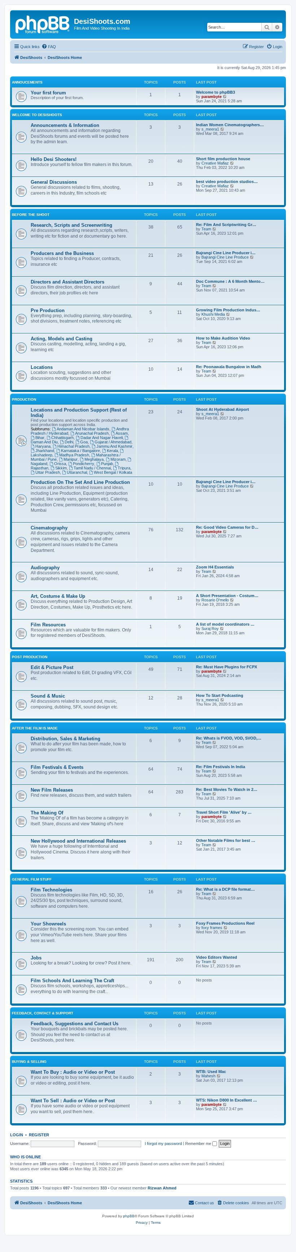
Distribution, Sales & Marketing (65, 738)
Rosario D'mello (215, 600)
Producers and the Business (62, 253)
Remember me (198, 1143)
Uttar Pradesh (47, 472)
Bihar (39, 437)
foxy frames (211, 927)
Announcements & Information (65, 125)
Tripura (124, 468)
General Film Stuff (32, 879)
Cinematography (49, 528)
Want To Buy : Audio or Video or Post (73, 1072)
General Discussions (54, 182)
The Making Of (47, 812)
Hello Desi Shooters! (54, 159)
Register (39, 1135)
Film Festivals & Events (57, 767)
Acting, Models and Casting (61, 338)
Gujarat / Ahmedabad (113, 442)
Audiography (45, 567)
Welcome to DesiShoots (37, 115)
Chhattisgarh (62, 437)
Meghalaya (94, 459)
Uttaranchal (77, 472)
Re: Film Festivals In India (220, 767)
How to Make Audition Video (223, 338)
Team (206, 229)
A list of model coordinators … (225, 624)
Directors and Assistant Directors (67, 282)
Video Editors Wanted (216, 957)
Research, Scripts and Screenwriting (71, 225)
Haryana (43, 446)
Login (16, 1135)
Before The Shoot (30, 215)
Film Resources (48, 624)
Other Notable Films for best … (225, 840)
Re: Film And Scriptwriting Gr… (226, 224)
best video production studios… (227, 181)
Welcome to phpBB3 (215, 92)
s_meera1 (210, 129)
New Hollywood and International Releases (78, 841)
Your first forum (48, 92)
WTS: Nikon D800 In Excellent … (226, 1100)
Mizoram (118, 459)
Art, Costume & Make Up (58, 596)
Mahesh (208, 1076)
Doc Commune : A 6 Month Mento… (230, 281)
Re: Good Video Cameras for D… (227, 527)
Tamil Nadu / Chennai (92, 468)
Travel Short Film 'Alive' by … (224, 812)
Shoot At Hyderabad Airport (222, 409)
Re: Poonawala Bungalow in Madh (228, 367)
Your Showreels (48, 924)
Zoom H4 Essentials (215, 567)
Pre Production (48, 310)
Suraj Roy (210, 628)
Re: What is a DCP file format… (225, 889)
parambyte (211, 96)
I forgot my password (163, 1143)
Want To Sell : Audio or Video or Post (73, 1100)
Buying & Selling (29, 1062)
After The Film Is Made (35, 728)
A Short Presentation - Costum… (227, 595)
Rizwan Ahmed (162, 1188)
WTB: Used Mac (211, 1071)
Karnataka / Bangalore (80, 450)
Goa (84, 442)
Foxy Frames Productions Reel (225, 923)
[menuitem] (49, 46)
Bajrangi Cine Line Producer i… (226, 253)
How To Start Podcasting (219, 695)
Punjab (107, 463)
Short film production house (223, 159)
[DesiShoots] (43, 23)
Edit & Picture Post (52, 667)
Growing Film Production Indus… (228, 310)
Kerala (112, 450)
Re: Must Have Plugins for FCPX (226, 667)
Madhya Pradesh (74, 455)
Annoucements (27, 82)
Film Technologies (51, 890)
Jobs (36, 958)
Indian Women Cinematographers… (230, 125)
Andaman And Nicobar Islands (83, 429)
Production (24, 399)
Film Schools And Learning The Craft (72, 980)
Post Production (29, 657)
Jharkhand (44, 450)
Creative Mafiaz (215, 163)
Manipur (71, 459)
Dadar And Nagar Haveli (101, 437)
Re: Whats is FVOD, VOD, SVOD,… (228, 738)
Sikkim (61, 468)
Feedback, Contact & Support (42, 1013)
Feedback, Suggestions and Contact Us (74, 1023)
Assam (122, 433)
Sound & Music (48, 696)
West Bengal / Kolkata (113, 472)
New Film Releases (52, 790)
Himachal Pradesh (73, 446)
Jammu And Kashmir (114, 446)
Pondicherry (83, 463)
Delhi (69, 442)
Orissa (60, 463)
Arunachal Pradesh (92, 433)
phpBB (129, 1216)
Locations (42, 367)
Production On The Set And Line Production (80, 482)
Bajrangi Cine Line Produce (225, 257)
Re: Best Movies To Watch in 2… (226, 789)
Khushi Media (213, 314)
